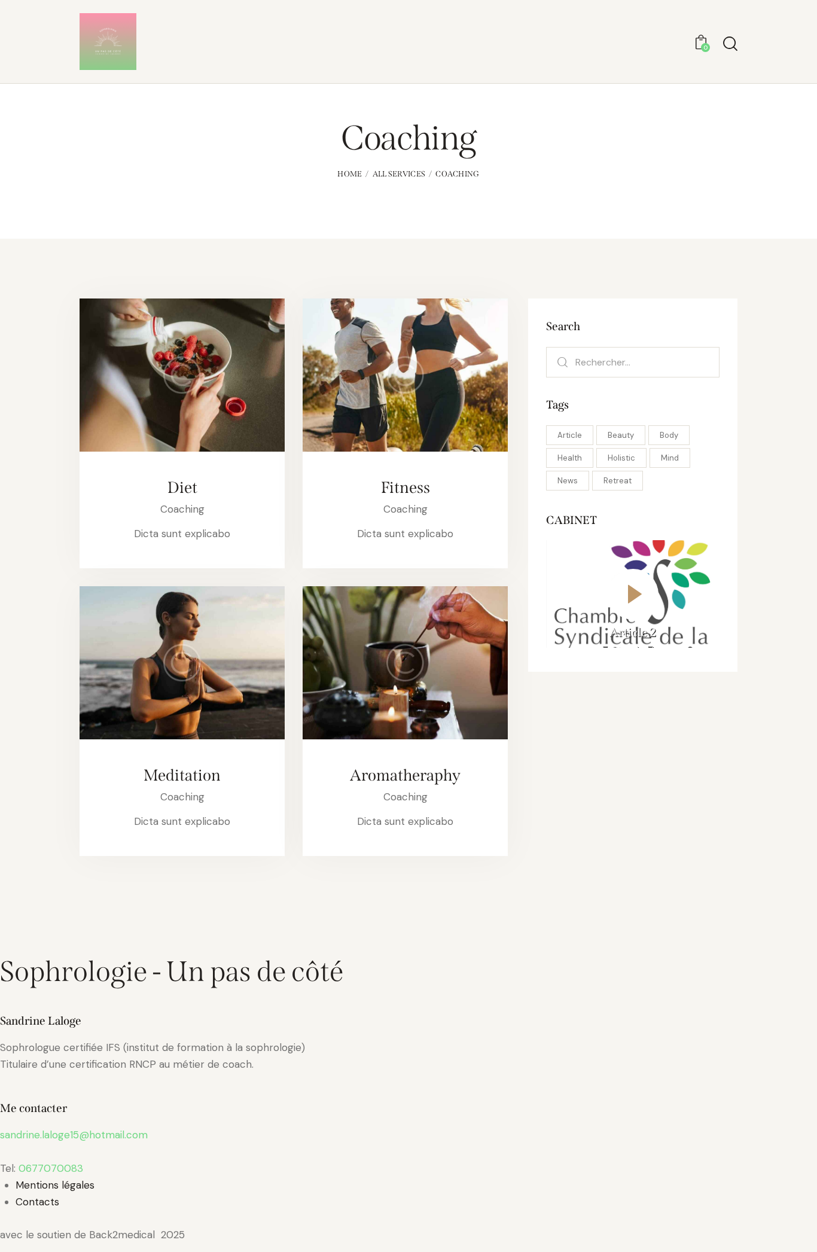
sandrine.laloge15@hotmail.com (74, 1134)
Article (569, 435)
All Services (399, 173)
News (567, 481)
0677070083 (51, 1168)
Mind (670, 458)
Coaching (182, 509)
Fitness (405, 487)
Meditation (182, 775)
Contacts (37, 1201)
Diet (182, 487)
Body (669, 435)
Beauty (621, 435)
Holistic (621, 458)
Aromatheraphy (405, 775)
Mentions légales (55, 1185)
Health (569, 458)
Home (349, 173)
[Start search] (730, 43)
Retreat (617, 481)
